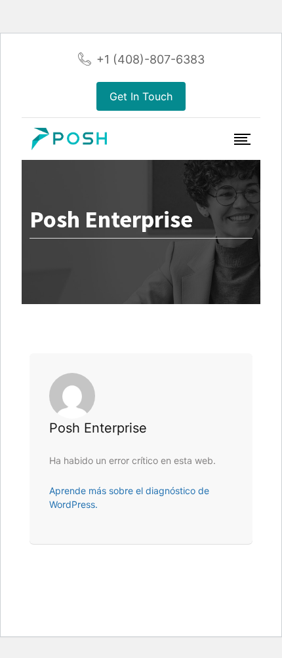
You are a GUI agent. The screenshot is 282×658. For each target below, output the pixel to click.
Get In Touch (141, 96)
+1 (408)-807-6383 (150, 59)
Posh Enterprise (98, 428)
